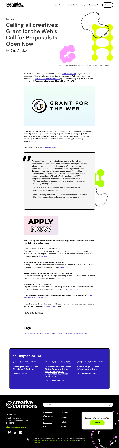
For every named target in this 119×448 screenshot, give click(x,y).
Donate (108, 5)
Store (45, 426)
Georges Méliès (92, 65)
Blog (83, 5)
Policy (15, 363)
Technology (10, 19)
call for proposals (31, 333)
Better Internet (52, 361)
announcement (51, 147)
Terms (63, 426)
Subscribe (97, 423)
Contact (64, 412)
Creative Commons (15, 4)
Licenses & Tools (27, 361)
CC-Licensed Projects (48, 333)
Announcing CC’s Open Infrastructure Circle (88, 367)
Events (15, 361)
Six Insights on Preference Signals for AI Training (25, 367)
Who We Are (59, 5)
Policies (64, 422)
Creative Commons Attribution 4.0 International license (54, 440)
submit (110, 405)
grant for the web (66, 333)
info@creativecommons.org (16, 427)
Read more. (64, 267)
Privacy (64, 417)
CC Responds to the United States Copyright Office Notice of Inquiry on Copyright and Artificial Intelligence (58, 371)
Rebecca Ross (21, 373)
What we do (48, 416)
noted (53, 438)
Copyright (65, 361)
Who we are (48, 412)
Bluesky (9, 432)
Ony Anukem (20, 50)
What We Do (73, 5)
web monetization (81, 333)
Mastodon (15, 432)
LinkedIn (21, 432)
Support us (47, 423)
